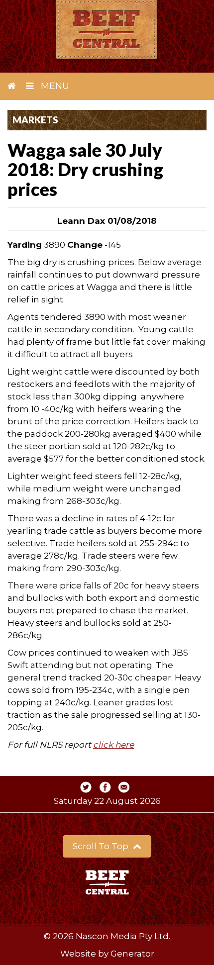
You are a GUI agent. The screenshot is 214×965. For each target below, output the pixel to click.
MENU (53, 86)
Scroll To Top (101, 846)
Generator (132, 954)
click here (113, 745)
